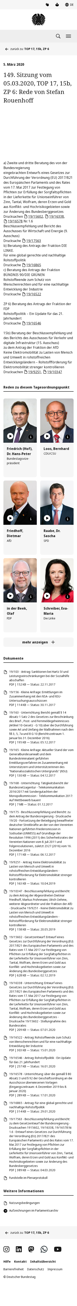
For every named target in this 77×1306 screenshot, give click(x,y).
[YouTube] (58, 1249)
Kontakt (20, 1261)
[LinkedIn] (19, 1249)
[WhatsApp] (44, 1249)
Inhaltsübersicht (43, 1261)
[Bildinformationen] (30, 437)
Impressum (54, 1269)
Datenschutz (35, 1269)
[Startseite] (38, 20)
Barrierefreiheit (13, 1269)
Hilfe (7, 1261)
